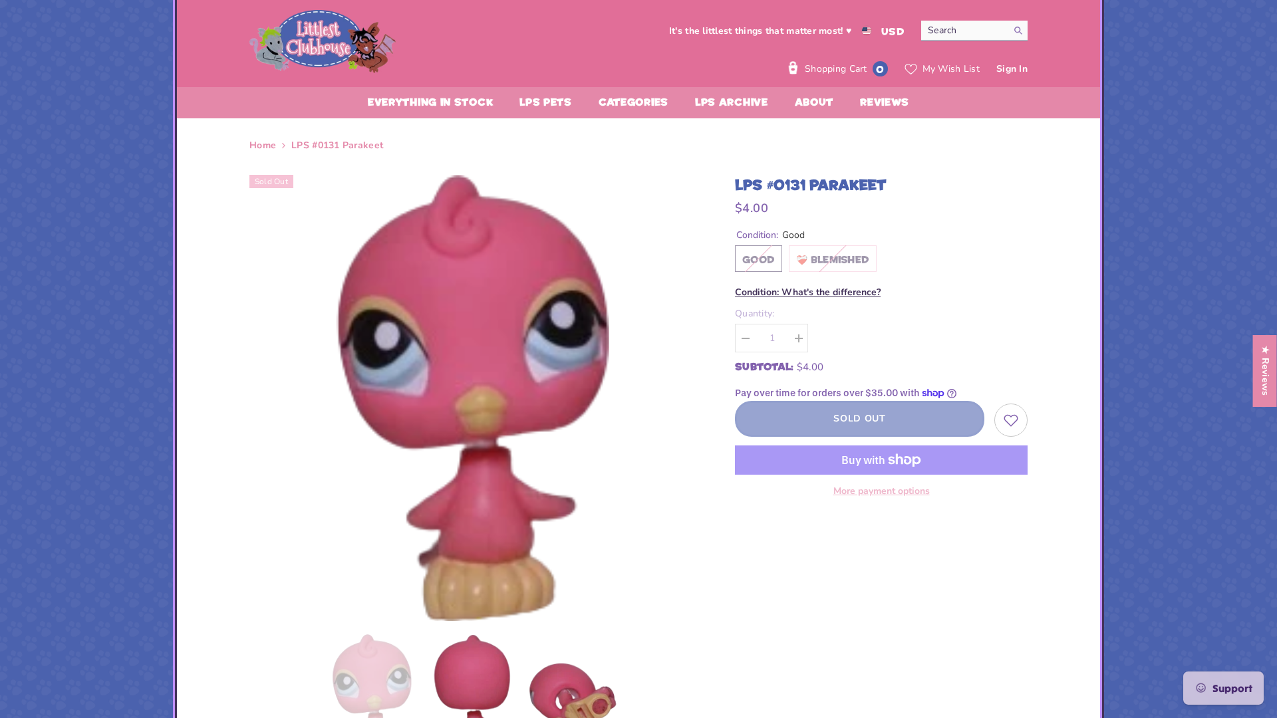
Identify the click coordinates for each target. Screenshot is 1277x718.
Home (262, 145)
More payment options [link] (881, 491)
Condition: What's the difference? (808, 292)
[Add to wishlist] (1011, 420)
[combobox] (964, 31)
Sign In (1012, 68)
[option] (472, 398)
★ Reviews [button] (1265, 371)
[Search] (974, 31)
